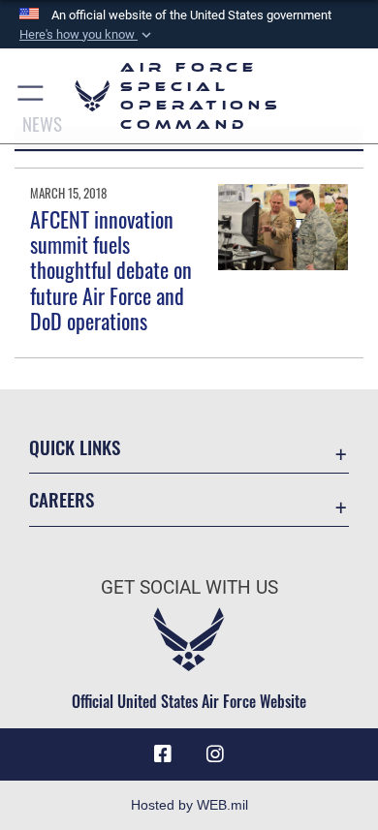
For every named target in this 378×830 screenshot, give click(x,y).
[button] (87, 35)
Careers (61, 499)
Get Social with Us (189, 587)
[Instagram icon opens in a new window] (215, 754)
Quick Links (74, 447)
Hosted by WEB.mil (189, 805)
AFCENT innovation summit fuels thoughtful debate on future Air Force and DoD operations (111, 270)
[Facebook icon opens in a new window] (162, 754)
